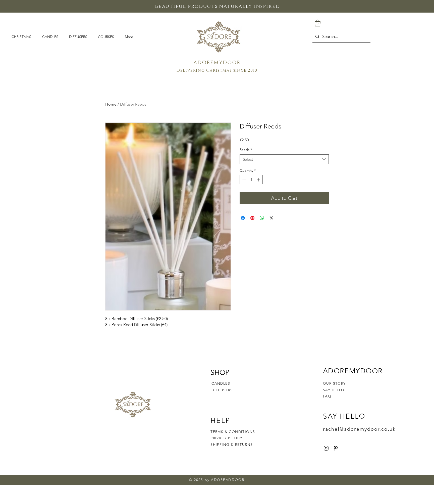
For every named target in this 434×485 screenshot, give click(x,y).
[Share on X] (271, 218)
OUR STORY (334, 383)
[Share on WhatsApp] (262, 218)
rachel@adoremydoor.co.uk (359, 429)
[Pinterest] (336, 448)
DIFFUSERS (222, 390)
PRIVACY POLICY (227, 438)
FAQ (327, 396)
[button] (317, 23)
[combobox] (284, 159)
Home (111, 104)
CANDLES (220, 383)
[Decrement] (243, 179)
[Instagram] (326, 448)
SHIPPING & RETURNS (231, 444)
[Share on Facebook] (243, 218)
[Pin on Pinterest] (252, 218)
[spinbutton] (251, 179)
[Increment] (259, 179)
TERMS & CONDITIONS (232, 431)
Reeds (246, 149)
